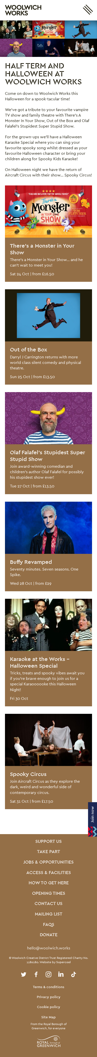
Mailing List (48, 914)
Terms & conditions (48, 987)
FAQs (48, 924)
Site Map (48, 1017)
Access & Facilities (48, 873)
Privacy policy (48, 997)
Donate (48, 935)
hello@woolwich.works (48, 948)
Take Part (48, 852)
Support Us (48, 841)
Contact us (48, 904)
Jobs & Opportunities (48, 862)
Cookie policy (48, 1007)
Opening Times (48, 893)
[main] (48, 427)
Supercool (63, 962)
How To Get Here (49, 883)
